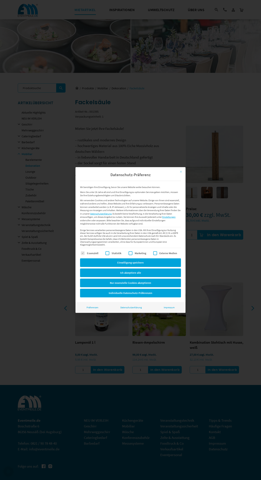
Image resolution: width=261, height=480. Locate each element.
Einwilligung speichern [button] (130, 262)
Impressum (169, 307)
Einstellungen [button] (169, 217)
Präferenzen (92, 307)
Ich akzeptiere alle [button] (130, 272)
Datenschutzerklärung (101, 213)
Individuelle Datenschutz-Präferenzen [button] (130, 293)
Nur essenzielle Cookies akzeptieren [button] (130, 283)
